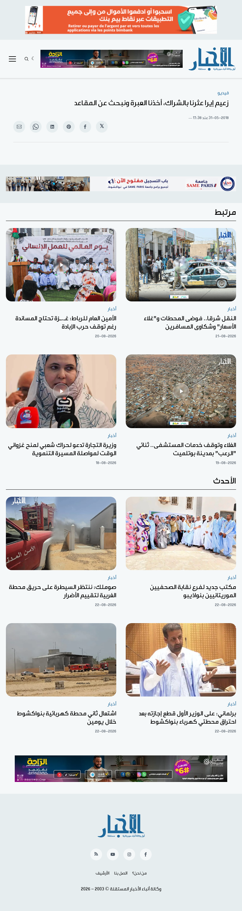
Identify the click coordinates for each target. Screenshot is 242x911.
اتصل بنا (120, 873)
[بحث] (26, 59)
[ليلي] (33, 59)
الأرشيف (102, 873)
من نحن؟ (139, 873)
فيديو (223, 92)
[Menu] (12, 59)
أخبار (232, 308)
